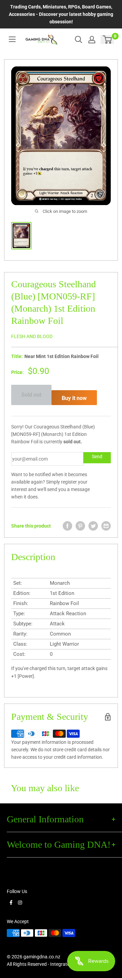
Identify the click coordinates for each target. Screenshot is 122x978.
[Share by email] (106, 526)
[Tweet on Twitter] (93, 526)
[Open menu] (12, 39)
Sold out (31, 395)
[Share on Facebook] (67, 526)
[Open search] (78, 39)
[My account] (91, 39)
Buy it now (74, 398)
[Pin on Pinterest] (80, 526)
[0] (107, 39)
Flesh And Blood (32, 336)
